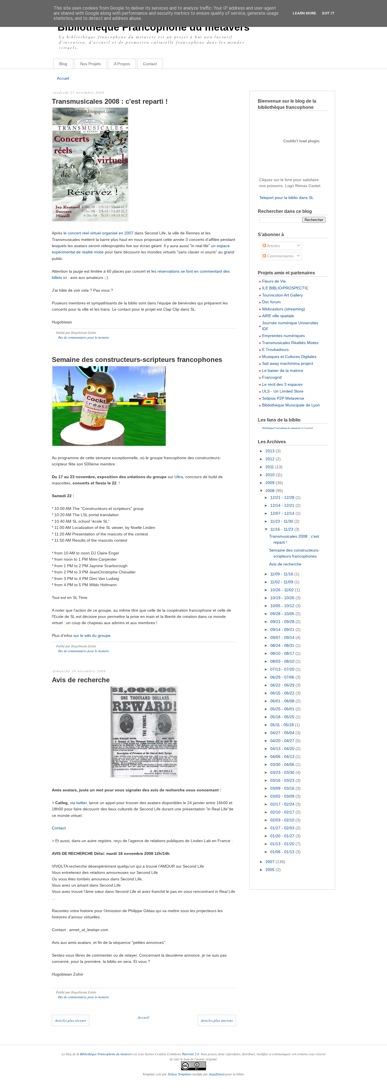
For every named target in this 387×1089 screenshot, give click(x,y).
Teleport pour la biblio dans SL (286, 197)
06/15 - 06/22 (282, 693)
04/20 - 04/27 (282, 740)
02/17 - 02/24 (282, 804)
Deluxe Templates (180, 1074)
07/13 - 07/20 (282, 669)
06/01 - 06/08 (282, 701)
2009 (270, 482)
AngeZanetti (217, 1074)
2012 (270, 459)
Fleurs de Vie (274, 281)
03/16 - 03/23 (282, 780)
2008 (270, 490)
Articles (273, 245)
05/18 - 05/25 (282, 717)
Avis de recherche (81, 680)
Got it (328, 13)
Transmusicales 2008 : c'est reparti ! (110, 101)
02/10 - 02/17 (282, 812)
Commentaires (280, 256)
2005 (270, 869)
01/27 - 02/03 (282, 828)
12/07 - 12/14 (282, 513)
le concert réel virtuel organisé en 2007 (98, 233)
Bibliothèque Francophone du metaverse (281, 428)
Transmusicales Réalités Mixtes (290, 342)
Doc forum (271, 302)
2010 (270, 475)
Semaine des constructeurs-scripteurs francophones (137, 359)
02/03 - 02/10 (282, 820)
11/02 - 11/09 (282, 582)
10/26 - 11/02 (282, 590)
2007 (270, 861)
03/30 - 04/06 (282, 764)
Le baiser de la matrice (282, 370)
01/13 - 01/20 (282, 844)
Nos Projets (90, 64)
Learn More (304, 13)
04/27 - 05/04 (282, 732)
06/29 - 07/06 (282, 677)
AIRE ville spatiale (278, 315)
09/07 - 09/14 (282, 637)
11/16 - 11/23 (282, 529)
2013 (270, 451)
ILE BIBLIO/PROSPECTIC (285, 288)
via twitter (78, 802)
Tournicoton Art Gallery (282, 295)
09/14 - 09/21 (282, 629)
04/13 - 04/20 (282, 748)
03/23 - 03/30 (282, 772)
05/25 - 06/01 (282, 709)
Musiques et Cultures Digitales (289, 356)
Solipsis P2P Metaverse (283, 398)
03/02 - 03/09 (282, 796)
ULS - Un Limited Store (282, 391)
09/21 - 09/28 (282, 621)
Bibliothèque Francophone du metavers (154, 27)
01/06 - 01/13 (282, 851)
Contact (150, 64)
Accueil (63, 78)
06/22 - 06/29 (282, 685)
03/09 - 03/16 (282, 788)
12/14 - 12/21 (282, 505)
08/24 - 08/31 (282, 645)
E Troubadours (275, 349)
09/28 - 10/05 (282, 613)
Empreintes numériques (283, 335)
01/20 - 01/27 (282, 836)
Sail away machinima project (287, 363)
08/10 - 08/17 (282, 653)
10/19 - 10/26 (282, 598)
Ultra (179, 476)
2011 (270, 467)
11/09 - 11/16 (282, 574)
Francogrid (272, 377)
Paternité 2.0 (190, 1054)
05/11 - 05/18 (282, 725)
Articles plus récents (70, 1020)
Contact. (59, 828)
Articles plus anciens (217, 1020)
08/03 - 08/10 (282, 661)
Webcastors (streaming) (283, 309)
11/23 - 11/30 (282, 521)
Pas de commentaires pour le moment (83, 337)
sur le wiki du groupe (91, 635)
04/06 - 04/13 (282, 756)
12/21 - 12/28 (282, 497)
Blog (63, 64)
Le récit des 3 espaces (282, 384)
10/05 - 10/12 (282, 605)
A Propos (122, 64)
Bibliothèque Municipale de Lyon (291, 405)
